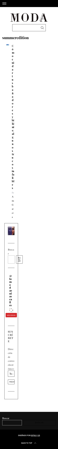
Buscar (19, 259)
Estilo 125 (35, 435)
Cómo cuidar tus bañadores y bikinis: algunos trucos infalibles (13, 117)
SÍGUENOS (11, 315)
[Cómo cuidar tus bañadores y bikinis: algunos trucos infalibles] (7, 45)
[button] (9, 308)
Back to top (26, 443)
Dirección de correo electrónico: (11, 358)
